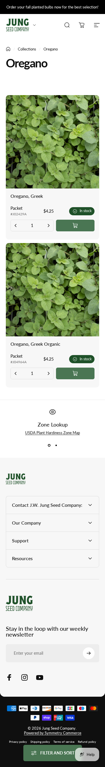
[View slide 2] (56, 445)
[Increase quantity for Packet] (48, 225)
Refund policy (87, 741)
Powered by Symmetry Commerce (52, 733)
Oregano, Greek (26, 196)
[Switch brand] (34, 25)
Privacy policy (18, 741)
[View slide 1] (49, 445)
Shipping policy (40, 741)
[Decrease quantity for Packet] (16, 225)
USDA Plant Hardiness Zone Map (52, 432)
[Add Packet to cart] (75, 225)
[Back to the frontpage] (8, 49)
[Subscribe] (88, 653)
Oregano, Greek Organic (35, 344)
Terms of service (63, 741)
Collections (27, 49)
